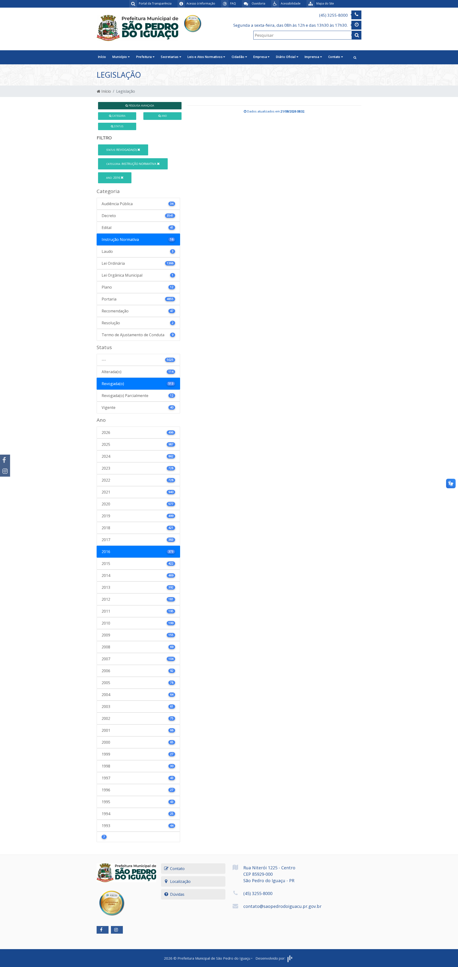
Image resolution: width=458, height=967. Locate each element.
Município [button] (120, 57)
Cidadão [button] (238, 57)
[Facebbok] (103, 930)
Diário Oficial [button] (286, 57)
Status (118, 126)
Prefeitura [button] (144, 57)
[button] (355, 57)
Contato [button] (334, 57)
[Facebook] (5, 460)
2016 (113, 177)
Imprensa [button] (312, 57)
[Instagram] (5, 471)
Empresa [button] (260, 57)
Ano (164, 115)
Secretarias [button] (170, 57)
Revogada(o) (121, 150)
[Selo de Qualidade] (192, 22)
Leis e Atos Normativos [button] (205, 57)
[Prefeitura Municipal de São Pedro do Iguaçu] (137, 27)
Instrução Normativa (131, 164)
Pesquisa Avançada (141, 105)
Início (102, 57)
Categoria (118, 115)
